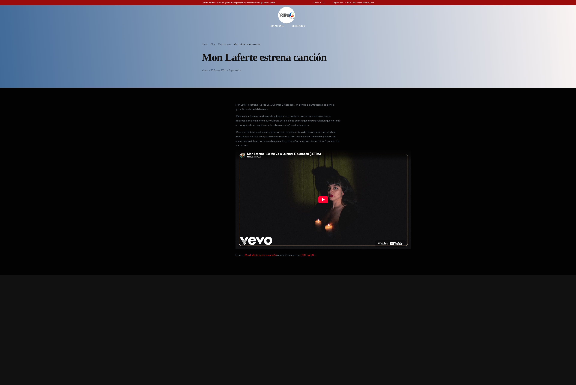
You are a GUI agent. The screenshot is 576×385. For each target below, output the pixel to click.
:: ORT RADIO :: (307, 255)
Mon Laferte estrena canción (261, 255)
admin (205, 70)
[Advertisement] (288, 330)
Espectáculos (235, 70)
